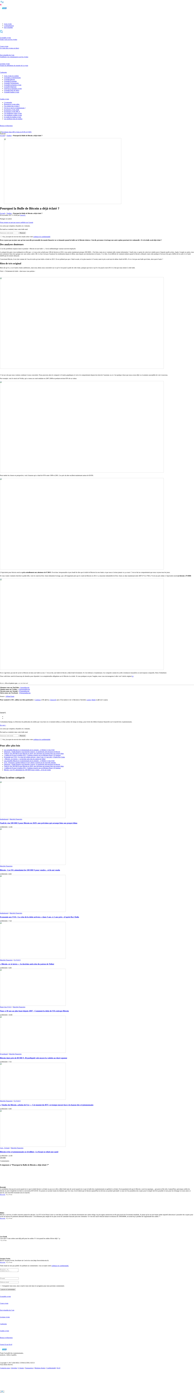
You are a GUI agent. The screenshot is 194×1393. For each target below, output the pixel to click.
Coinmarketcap (9, 26)
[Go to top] (2, 1391)
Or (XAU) (17, 960)
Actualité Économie (10, 81)
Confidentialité (51, 1368)
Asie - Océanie (4, 1148)
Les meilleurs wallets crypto (13, 115)
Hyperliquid (4, 1054)
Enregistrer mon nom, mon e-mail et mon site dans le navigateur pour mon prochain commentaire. (33, 1286)
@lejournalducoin (24, 689)
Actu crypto (8, 24)
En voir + (3, 725)
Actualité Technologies (11, 83)
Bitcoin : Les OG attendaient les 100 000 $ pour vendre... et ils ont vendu (27, 770)
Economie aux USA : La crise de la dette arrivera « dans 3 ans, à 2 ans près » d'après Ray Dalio (34, 757)
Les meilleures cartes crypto (13, 113)
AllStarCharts (10, 696)
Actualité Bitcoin (9, 79)
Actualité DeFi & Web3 (11, 90)
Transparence (29, 1368)
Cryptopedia (8, 102)
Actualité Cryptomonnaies (12, 78)
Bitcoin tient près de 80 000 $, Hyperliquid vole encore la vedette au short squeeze (33, 1058)
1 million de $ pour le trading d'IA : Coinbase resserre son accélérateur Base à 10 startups (32, 755)
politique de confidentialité (41, 237)
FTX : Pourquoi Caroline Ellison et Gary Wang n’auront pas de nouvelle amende (30, 762)
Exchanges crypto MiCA (12, 111)
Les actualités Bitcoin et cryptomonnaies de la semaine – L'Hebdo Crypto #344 (29, 750)
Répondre (2, 1194)
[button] (97, 3)
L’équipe (21, 1368)
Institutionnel (4, 819)
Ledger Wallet (91, 700)
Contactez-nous (5, 1368)
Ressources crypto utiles (11, 104)
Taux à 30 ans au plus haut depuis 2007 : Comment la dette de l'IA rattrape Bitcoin (34, 1011)
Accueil (2, 135)
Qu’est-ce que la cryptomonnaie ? (14, 108)
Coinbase (38, 700)
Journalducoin (24, 687)
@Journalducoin (24, 691)
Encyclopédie (8, 27)
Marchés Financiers (16, 819)
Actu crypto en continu (11, 76)
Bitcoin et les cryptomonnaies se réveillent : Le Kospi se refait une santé (29, 1152)
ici (132, 676)
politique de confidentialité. (60, 1266)
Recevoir (22, 233)
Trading (9, 135)
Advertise (14, 1368)
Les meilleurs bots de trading (13, 119)
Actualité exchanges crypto (12, 85)
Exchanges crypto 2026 (11, 110)
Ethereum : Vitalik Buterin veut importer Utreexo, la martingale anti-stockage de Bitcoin (32, 752)
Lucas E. (23, 215)
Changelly (53, 700)
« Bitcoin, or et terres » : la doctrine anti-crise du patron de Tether (24, 759)
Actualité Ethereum (10, 87)
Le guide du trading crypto (12, 117)
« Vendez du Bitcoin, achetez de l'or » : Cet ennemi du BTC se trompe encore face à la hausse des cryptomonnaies (46, 1105)
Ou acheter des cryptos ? (12, 106)
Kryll (58, 1368)
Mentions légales (40, 1368)
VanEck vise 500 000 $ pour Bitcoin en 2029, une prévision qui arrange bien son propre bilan (34, 753)
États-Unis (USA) (5, 1007)
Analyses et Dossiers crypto (13, 88)
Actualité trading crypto (11, 92)
